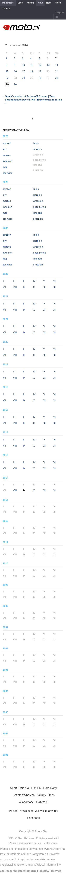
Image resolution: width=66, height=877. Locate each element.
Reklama (29, 838)
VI (54, 281)
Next (48, 3)
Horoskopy (50, 788)
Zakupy (41, 795)
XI (44, 287)
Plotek (58, 3)
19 (40, 71)
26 (40, 77)
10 (23, 64)
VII (4, 287)
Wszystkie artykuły (46, 810)
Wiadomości (8, 3)
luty (5, 149)
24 (23, 77)
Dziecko (6, 8)
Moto (40, 3)
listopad (37, 212)
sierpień (37, 149)
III (24, 281)
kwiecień (7, 161)
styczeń (7, 143)
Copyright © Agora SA (33, 831)
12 (40, 64)
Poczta (13, 810)
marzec (7, 155)
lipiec (36, 143)
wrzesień (38, 200)
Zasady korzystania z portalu (26, 843)
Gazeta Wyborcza (23, 795)
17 (23, 71)
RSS (10, 838)
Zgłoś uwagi (51, 843)
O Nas (18, 838)
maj (5, 166)
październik (39, 206)
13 (48, 64)
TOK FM (36, 788)
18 (31, 71)
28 (56, 77)
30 (15, 84)
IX (24, 287)
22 (7, 77)
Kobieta (30, 3)
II (13, 281)
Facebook (33, 817)
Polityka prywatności (47, 838)
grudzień (38, 218)
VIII (15, 287)
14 (56, 64)
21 (56, 71)
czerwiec (7, 172)
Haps (51, 795)
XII (54, 287)
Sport (20, 3)
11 (31, 64)
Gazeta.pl (42, 802)
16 (15, 71)
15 (7, 71)
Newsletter (26, 810)
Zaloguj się (59, 13)
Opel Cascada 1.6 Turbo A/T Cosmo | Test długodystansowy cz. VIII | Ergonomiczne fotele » (33, 99)
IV (34, 281)
